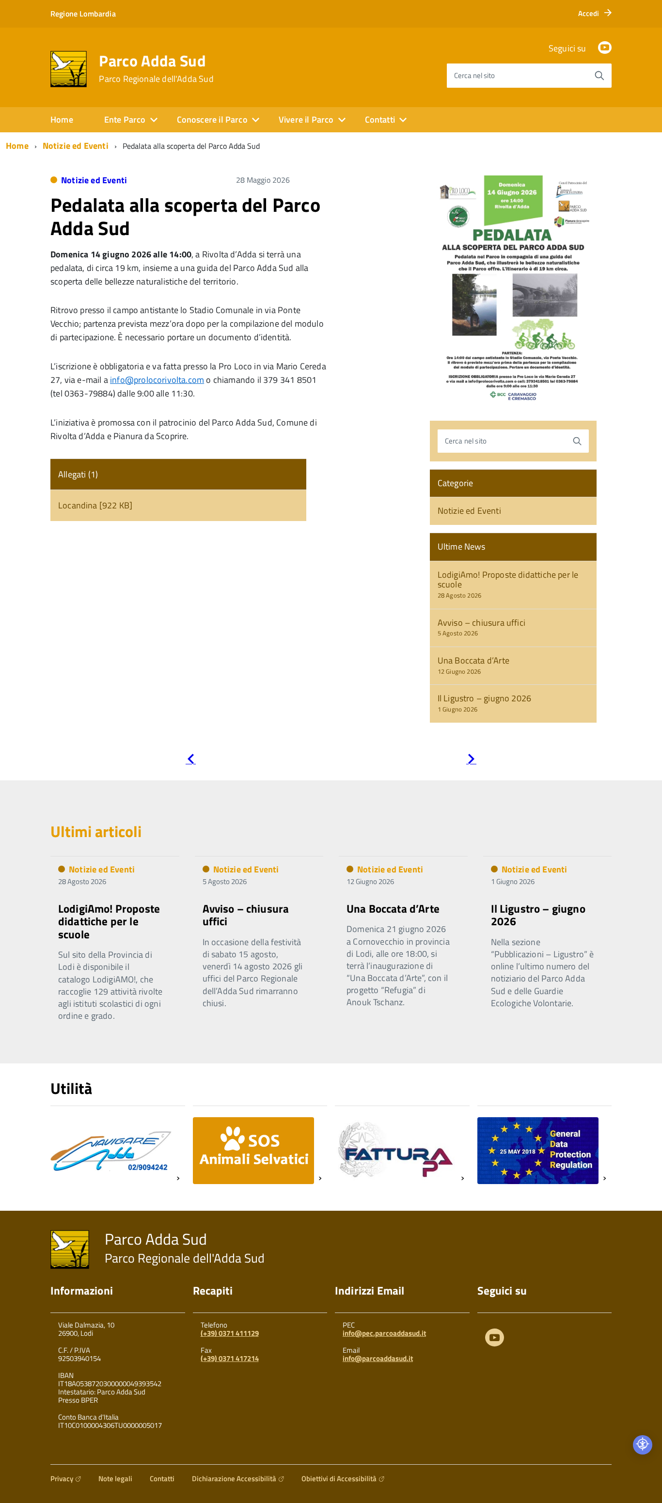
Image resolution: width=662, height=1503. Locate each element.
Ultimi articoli (96, 831)
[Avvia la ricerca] (599, 75)
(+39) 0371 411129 (230, 1333)
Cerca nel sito (474, 75)
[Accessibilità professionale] (642, 1445)
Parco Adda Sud (156, 68)
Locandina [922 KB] (95, 505)
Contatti (162, 1478)
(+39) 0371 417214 (230, 1358)
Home (61, 119)
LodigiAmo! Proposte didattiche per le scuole (508, 584)
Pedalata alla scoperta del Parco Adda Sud (185, 216)
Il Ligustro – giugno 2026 (485, 703)
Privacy (61, 1478)
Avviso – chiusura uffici (481, 627)
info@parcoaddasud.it (378, 1358)
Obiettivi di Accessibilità (339, 1478)
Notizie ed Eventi (76, 145)
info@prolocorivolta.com (157, 379)
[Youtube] (494, 1339)
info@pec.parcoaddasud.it (384, 1333)
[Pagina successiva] (471, 760)
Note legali (115, 1478)
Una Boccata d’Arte (473, 665)
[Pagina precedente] (191, 760)
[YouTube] (605, 48)
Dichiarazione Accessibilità (234, 1478)
